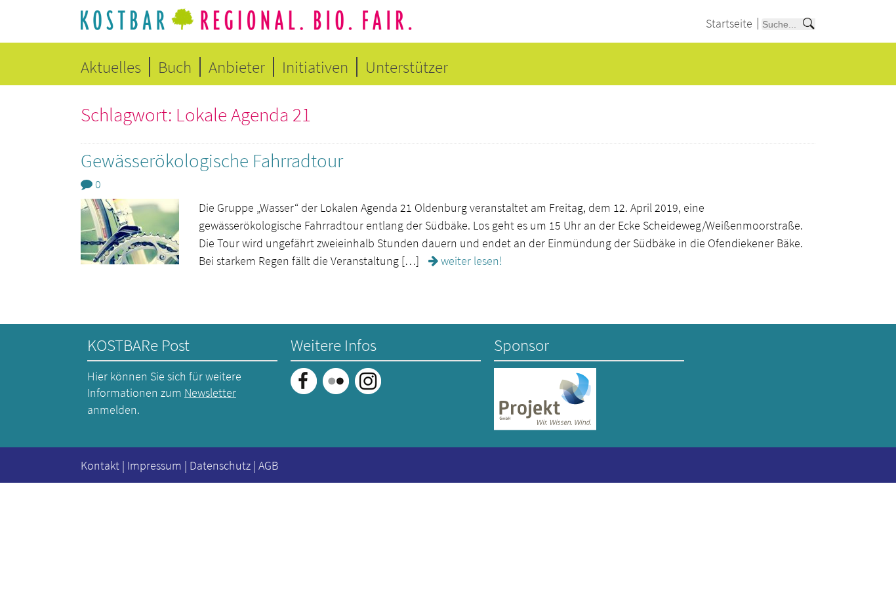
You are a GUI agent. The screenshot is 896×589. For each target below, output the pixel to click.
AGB (268, 465)
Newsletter (210, 392)
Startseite (729, 23)
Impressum (154, 465)
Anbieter (237, 67)
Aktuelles (111, 67)
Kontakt (100, 465)
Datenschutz (220, 465)
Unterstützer (406, 67)
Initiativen (315, 67)
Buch (175, 67)
